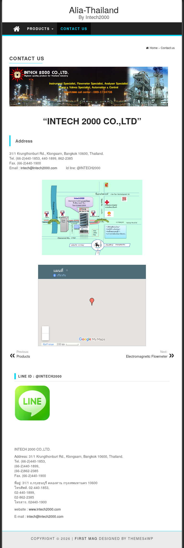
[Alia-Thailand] (16, 28)
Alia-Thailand (94, 9)
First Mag (86, 538)
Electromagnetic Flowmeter (146, 354)
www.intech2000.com (45, 509)
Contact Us (74, 28)
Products (39, 28)
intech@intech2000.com (39, 167)
